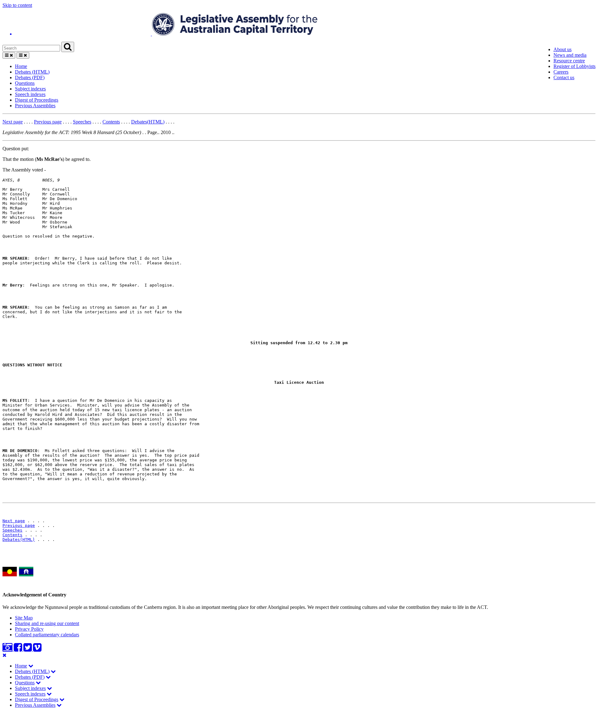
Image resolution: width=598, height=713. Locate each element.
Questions (25, 83)
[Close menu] (4, 655)
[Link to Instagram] (8, 649)
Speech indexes (30, 94)
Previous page (48, 121)
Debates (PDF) (30, 77)
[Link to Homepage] (299, 25)
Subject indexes (30, 88)
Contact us (563, 77)
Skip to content (17, 5)
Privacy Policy (29, 629)
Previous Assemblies (35, 105)
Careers (560, 72)
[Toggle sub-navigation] (30, 665)
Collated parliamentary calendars (47, 634)
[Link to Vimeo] (37, 649)
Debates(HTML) (147, 121)
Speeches (82, 121)
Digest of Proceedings (36, 100)
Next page (12, 121)
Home (21, 66)
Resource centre (569, 60)
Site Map (24, 617)
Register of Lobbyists (574, 66)
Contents (111, 121)
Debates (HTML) (32, 72)
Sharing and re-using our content (47, 623)
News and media (569, 55)
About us (562, 49)
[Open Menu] (8, 55)
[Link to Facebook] (18, 649)
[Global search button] (67, 47)
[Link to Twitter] (28, 649)
